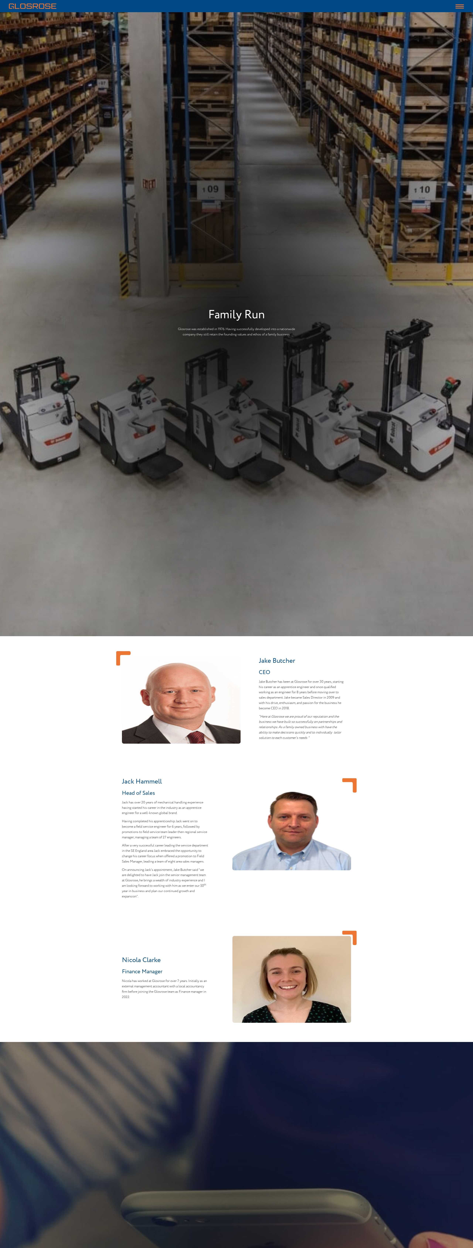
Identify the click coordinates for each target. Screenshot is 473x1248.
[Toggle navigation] (459, 6)
